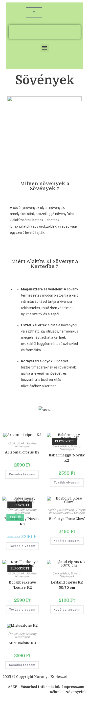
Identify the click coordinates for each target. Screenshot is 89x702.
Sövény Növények (26, 445)
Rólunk (56, 692)
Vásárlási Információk (41, 687)
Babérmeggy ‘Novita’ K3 (22, 521)
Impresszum (73, 687)
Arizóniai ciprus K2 (22, 452)
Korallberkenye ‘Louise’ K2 (22, 584)
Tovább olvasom (67, 482)
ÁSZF (12, 687)
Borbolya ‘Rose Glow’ (67, 519)
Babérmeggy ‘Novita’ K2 (67, 457)
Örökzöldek (16, 443)
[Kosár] (34, 12)
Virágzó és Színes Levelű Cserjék (67, 511)
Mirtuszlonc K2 (22, 643)
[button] (45, 48)
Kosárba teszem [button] (22, 474)
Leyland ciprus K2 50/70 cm (67, 584)
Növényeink (76, 692)
